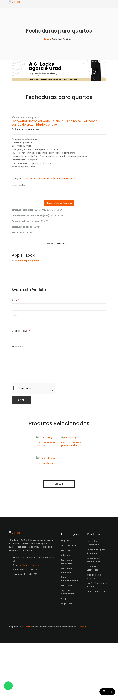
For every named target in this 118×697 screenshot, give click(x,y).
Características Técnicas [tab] (59, 263)
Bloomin (82, 686)
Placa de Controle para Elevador (71, 504)
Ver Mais (59, 544)
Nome (15, 360)
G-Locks (26, 686)
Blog (63, 658)
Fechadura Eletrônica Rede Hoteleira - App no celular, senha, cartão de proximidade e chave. (55, 183)
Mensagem (17, 406)
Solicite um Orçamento (59, 303)
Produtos (66, 610)
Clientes (65, 615)
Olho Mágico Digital (97, 651)
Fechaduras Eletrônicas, (37, 238)
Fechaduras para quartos (62, 238)
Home (46, 39)
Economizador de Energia (46, 504)
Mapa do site (68, 663)
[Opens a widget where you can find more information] (107, 692)
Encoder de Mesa (46, 523)
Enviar (21, 460)
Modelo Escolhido (21, 390)
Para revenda (68, 645)
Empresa (65, 600)
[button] (19, 147)
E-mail (16, 375)
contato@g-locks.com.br (32, 625)
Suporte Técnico (69, 605)
